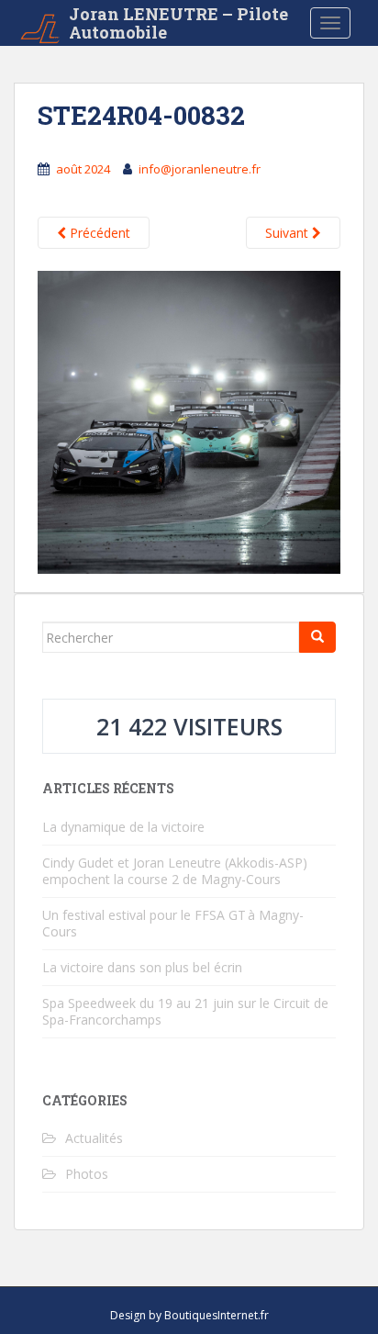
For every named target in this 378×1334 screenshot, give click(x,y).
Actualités (94, 1138)
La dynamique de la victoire (123, 826)
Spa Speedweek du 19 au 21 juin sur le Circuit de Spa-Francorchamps (185, 1011)
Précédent (98, 232)
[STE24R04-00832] (189, 421)
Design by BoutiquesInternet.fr (189, 1315)
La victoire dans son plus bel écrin (142, 967)
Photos (86, 1174)
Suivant (288, 232)
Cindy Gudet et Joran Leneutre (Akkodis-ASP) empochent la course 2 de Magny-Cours (174, 871)
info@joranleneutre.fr (200, 169)
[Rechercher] (317, 637)
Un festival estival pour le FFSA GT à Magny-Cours (173, 923)
